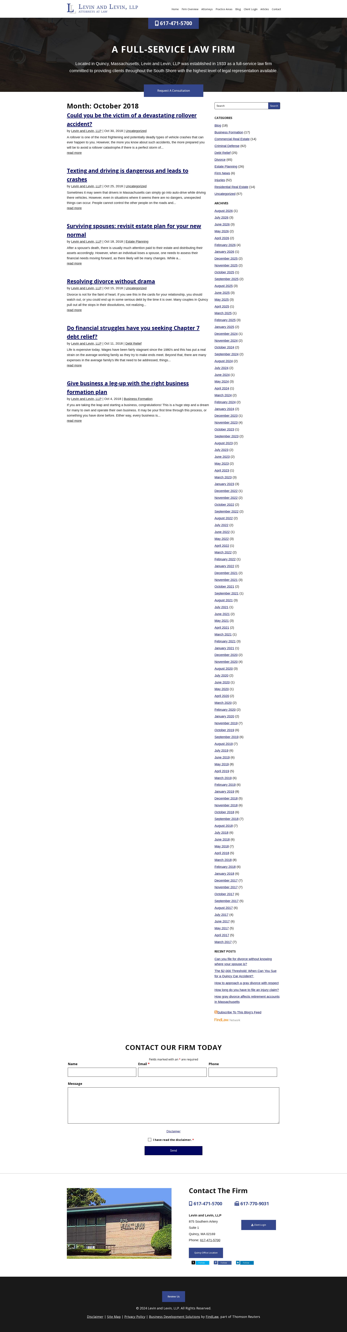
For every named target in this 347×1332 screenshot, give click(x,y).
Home (175, 9)
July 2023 (221, 450)
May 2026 (222, 231)
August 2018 (224, 826)
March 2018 (223, 860)
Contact (276, 9)
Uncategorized (136, 131)
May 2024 (222, 381)
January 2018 (224, 873)
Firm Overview (190, 9)
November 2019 (226, 723)
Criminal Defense (227, 146)
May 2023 (222, 463)
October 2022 (224, 504)
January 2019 (224, 791)
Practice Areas (224, 9)
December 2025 (226, 258)
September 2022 (227, 511)
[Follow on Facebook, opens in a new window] (215, 1262)
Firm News (222, 173)
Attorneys (207, 9)
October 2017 (224, 894)
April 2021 (222, 627)
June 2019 (222, 757)
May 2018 (222, 846)
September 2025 (227, 279)
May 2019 (222, 764)
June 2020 (222, 682)
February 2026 (225, 245)
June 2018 (222, 839)
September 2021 (227, 593)
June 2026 (222, 224)
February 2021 (225, 641)
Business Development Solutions (174, 1316)
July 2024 (221, 368)
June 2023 (222, 457)
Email (144, 1064)
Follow (201, 1262)
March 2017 (223, 942)
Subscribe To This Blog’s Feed (239, 1012)
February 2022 (225, 559)
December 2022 (226, 491)
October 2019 (224, 730)
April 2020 (222, 696)
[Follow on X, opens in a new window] (193, 1262)
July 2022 (221, 525)
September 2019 (227, 737)
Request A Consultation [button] (173, 91)
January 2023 (224, 484)
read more (74, 153)
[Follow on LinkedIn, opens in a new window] (238, 1262)
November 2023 (226, 422)
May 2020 (222, 689)
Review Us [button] (174, 1296)
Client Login (251, 9)
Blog (238, 9)
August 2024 (224, 361)
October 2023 (224, 429)
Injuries (220, 180)
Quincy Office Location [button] (206, 1252)
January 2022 (224, 566)
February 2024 (225, 402)
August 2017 (224, 908)
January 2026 (224, 251)
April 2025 (222, 306)
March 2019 (223, 778)
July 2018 (221, 832)
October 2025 (224, 272)
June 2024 (222, 375)
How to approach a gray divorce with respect (247, 983)
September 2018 (227, 819)
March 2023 (223, 477)
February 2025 (225, 320)
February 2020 (225, 709)
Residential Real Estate (231, 187)
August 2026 (224, 211)
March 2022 (223, 552)
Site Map (114, 1316)
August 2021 (224, 600)
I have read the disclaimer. (173, 1140)
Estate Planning (137, 241)
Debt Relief (133, 343)
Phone (214, 1064)
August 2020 (224, 668)
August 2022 (224, 518)
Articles (264, 9)
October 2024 (224, 347)
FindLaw (212, 1316)
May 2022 (222, 539)
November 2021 (226, 580)
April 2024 (222, 388)
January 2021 (224, 648)
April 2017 (222, 935)
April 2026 (222, 238)
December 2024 (226, 334)
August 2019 (224, 744)
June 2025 (222, 293)
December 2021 (226, 573)
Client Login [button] (260, 1224)
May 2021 (222, 621)
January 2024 (224, 409)
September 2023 (227, 436)
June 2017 (222, 921)
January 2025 (224, 327)
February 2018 (225, 867)
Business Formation (138, 399)
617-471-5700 (176, 23)
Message (75, 1083)
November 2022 (226, 498)
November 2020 (226, 662)
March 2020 (223, 703)
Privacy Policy (134, 1316)
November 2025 (226, 265)
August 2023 (224, 443)
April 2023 (222, 470)
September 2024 (227, 354)
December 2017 (226, 880)
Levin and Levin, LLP (86, 131)
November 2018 (226, 805)
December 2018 (226, 798)
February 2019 (225, 785)
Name (73, 1064)
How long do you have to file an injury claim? (247, 990)
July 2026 (221, 217)
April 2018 (222, 853)
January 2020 (224, 716)
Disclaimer (173, 1131)
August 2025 (224, 286)
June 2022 (222, 532)
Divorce (220, 159)
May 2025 (222, 299)
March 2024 (223, 395)
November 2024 (226, 340)
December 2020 (226, 655)
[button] (343, 1305)
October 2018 (224, 812)
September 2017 (227, 901)
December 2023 (226, 415)
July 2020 (221, 675)
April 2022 (222, 545)
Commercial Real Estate (232, 139)
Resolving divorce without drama (111, 281)
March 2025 (223, 313)
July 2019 (221, 750)
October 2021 (224, 586)
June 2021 (222, 614)
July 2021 (221, 607)
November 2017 (226, 887)
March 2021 (223, 634)
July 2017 (221, 915)
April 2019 (222, 771)
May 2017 (222, 928)
